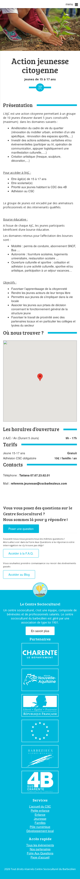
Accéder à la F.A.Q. (20, 553)
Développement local (40, 831)
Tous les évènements (40, 845)
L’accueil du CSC (40, 806)
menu (70, 4)
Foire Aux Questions (40, 853)
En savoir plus (40, 631)
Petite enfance (40, 810)
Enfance (40, 814)
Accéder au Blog (19, 574)
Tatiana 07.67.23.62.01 (34, 475)
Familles (40, 823)
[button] (40, 377)
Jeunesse (40, 819)
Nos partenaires (40, 849)
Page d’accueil (40, 857)
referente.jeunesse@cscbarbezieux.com (39, 483)
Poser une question (21, 529)
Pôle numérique (40, 827)
